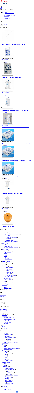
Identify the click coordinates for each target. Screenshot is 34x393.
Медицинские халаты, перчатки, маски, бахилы (10, 241)
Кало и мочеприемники (5, 59)
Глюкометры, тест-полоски (7, 352)
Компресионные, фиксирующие (9, 369)
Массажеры (5, 253)
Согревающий (7, 378)
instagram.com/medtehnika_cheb (5, 310)
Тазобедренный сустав (10, 272)
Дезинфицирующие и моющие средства (9, 15)
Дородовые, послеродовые (9, 267)
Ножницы (6, 239)
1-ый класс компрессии (8, 279)
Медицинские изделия (5, 243)
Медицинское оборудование (6, 245)
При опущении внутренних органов (10, 275)
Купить (6, 62)
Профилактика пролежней (7, 288)
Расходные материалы (8, 259)
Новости (3, 23)
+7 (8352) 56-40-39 (3, 296)
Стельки (5, 281)
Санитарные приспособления (8, 263)
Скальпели (8, 340)
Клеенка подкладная (6, 287)
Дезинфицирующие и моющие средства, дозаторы (12, 234)
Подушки (5, 280)
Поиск (11, 9)
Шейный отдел (9, 273)
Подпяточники (7, 384)
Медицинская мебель (5, 343)
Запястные (6, 257)
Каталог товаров (4, 12)
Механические (7, 258)
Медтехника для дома (5, 249)
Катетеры (5, 286)
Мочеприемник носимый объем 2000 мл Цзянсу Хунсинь (12, 193)
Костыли (5, 262)
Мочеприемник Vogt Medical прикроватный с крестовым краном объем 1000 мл (16, 143)
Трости (5, 264)
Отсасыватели (7, 248)
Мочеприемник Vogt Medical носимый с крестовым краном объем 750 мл (15, 110)
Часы (4, 260)
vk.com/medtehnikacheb (3, 309)
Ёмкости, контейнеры (7, 231)
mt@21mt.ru (4, 299)
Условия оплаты (4, 24)
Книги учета (5, 232)
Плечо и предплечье (10, 271)
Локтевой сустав (9, 270)
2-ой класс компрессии (8, 381)
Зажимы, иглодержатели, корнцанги (12, 237)
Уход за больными (6, 14)
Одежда (5, 244)
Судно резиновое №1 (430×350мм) (8, 226)
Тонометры (5, 256)
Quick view (11, 58)
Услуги (3, 21)
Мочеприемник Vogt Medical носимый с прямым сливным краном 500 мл (15, 127)
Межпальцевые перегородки (9, 282)
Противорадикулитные (8, 276)
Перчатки (5, 346)
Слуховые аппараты (6, 16)
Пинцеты (8, 238)
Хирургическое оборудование (8, 349)
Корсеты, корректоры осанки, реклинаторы (11, 375)
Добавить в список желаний (5, 58)
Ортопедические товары (5, 366)
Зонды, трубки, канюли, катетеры (7, 42)
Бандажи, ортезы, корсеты (7, 18)
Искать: (1, 9)
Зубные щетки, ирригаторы (7, 251)
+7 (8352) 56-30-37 (3, 293)
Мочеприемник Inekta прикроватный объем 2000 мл (11, 77)
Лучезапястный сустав (10, 372)
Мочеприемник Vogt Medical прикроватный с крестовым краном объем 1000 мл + (17, 160)
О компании (3, 20)
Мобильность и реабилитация (6, 261)
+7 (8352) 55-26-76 (3, 295)
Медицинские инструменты (8, 334)
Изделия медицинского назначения (9, 13)
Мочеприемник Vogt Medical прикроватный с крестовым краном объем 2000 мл (16, 176)
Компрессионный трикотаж (7, 278)
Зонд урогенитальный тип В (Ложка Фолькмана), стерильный (13, 44)
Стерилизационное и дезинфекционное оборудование (11, 247)
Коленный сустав (9, 269)
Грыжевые (6, 266)
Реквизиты (3, 326)
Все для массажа (6, 19)
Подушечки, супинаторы (8, 283)
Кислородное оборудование (8, 246)
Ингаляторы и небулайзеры (7, 17)
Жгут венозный (7, 235)
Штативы (5, 242)
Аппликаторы (6, 250)
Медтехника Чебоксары (3, 4)
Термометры (5, 255)
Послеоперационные (8, 274)
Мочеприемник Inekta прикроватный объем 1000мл (11, 60)
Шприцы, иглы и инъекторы (9, 240)
